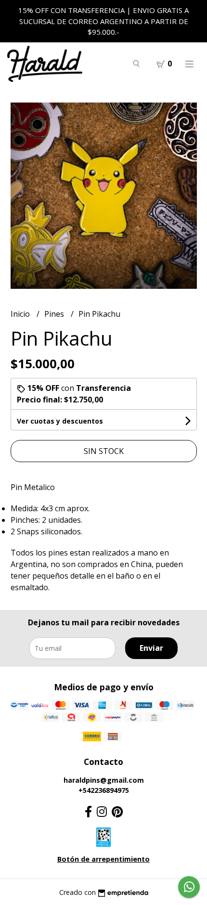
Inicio (21, 314)
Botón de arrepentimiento (103, 859)
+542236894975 (103, 790)
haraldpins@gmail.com (104, 780)
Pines (55, 314)
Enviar (151, 648)
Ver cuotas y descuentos (60, 421)
